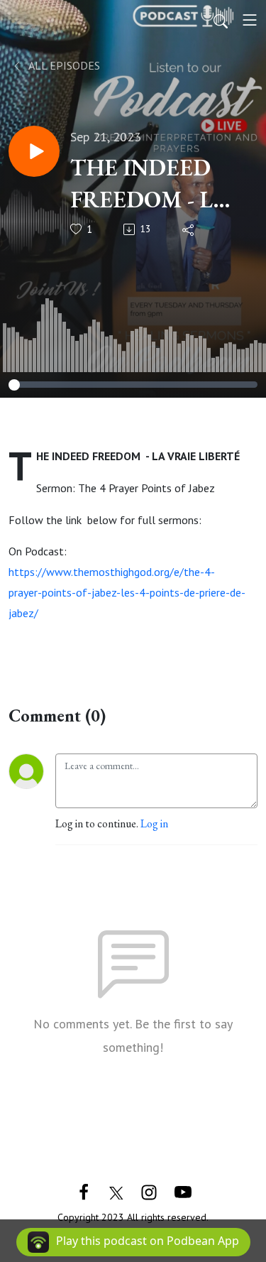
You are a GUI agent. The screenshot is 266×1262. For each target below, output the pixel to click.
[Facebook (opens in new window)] (83, 1190)
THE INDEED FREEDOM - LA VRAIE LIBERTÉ (154, 184)
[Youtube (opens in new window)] (183, 1190)
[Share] (189, 229)
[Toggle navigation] (249, 19)
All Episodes (63, 65)
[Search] (220, 20)
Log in (154, 823)
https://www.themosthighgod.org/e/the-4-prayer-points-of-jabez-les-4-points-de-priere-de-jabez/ (127, 592)
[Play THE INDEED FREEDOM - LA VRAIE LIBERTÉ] (34, 151)
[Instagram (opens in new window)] (148, 1190)
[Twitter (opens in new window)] (116, 1190)
